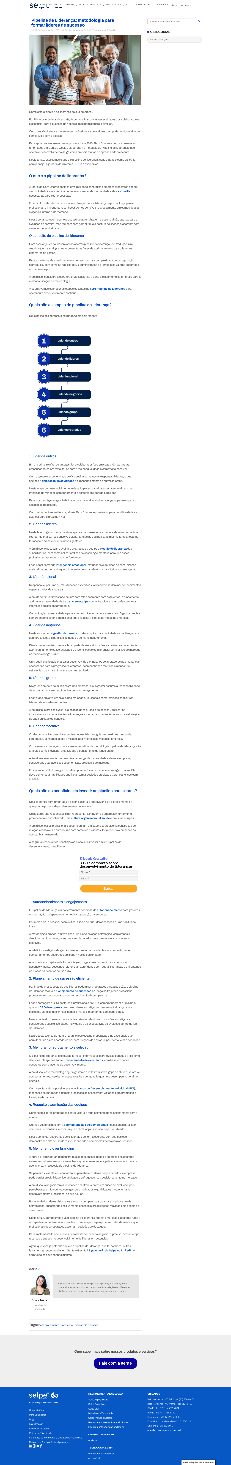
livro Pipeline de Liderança (107, 288)
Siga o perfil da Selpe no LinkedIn (110, 1250)
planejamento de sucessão (73, 991)
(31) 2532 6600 (172, 1417)
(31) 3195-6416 (183, 1421)
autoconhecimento (109, 910)
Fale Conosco (36, 1424)
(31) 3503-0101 (166, 1425)
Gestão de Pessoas (86, 1325)
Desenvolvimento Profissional (56, 1325)
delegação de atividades (58, 480)
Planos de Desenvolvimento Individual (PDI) (106, 1088)
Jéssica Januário (77, 30)
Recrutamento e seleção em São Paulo (108, 1422)
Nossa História (36, 1410)
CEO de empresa (51, 1007)
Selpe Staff (93, 1408)
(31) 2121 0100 (184, 1403)
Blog (31, 1419)
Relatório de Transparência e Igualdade (48, 1442)
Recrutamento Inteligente (101, 1453)
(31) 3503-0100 (186, 1399)
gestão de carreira (65, 633)
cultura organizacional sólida (90, 818)
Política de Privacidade (40, 1433)
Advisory (92, 1440)
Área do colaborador (39, 1428)
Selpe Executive (96, 1404)
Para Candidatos (37, 1415)
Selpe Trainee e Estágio (100, 1418)
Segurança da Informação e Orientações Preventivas (55, 1437)
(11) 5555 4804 (171, 1408)
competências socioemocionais (87, 1124)
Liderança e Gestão (106, 30)
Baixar (108, 888)
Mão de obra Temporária (100, 1413)
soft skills (123, 191)
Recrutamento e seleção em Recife (106, 1427)
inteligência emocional (71, 565)
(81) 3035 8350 (167, 1412)
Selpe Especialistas (98, 1399)
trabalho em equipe (75, 601)
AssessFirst (94, 1458)
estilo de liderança (114, 548)
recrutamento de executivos (84, 1060)
